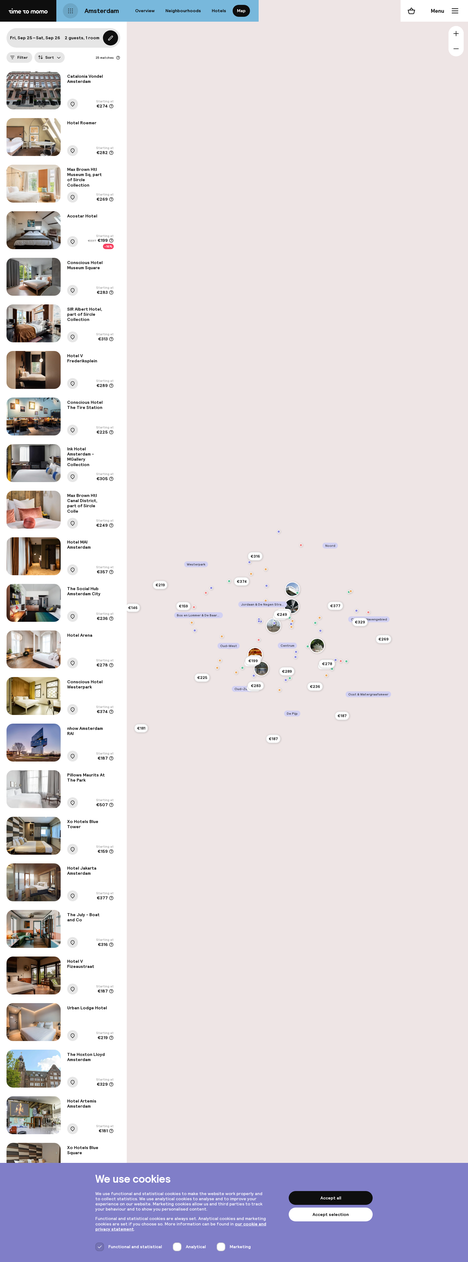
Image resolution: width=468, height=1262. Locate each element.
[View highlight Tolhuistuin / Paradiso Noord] (297, 592)
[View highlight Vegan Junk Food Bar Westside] (217, 667)
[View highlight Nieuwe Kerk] (274, 623)
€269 (383, 639)
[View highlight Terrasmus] (191, 622)
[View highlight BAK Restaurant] (265, 569)
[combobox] (49, 57)
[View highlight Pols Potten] (368, 612)
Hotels (219, 11)
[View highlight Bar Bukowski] (326, 675)
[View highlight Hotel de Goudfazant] (350, 591)
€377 (335, 605)
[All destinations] (70, 10)
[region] (297, 631)
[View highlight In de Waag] (291, 627)
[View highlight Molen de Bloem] (211, 588)
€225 (202, 677)
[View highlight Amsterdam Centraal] (291, 606)
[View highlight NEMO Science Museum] (315, 623)
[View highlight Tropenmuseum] (335, 660)
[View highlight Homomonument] (260, 621)
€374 (242, 581)
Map (241, 11)
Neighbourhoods (183, 11)
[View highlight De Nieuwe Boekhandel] (194, 607)
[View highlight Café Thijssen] (265, 600)
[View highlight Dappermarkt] (346, 661)
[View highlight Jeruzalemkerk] (194, 630)
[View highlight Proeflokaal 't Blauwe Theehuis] (236, 672)
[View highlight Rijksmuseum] (261, 668)
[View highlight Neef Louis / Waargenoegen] (301, 545)
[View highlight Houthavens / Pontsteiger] (249, 562)
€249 (282, 614)
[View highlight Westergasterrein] (229, 581)
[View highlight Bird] (292, 621)
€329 (360, 622)
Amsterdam (101, 10)
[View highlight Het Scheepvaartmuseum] (320, 630)
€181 (141, 728)
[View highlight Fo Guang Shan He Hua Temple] (291, 624)
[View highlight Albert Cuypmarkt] (289, 678)
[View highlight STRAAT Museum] (278, 531)
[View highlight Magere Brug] (295, 657)
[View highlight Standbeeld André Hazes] (285, 680)
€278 (327, 663)
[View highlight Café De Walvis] (251, 573)
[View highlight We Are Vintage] (340, 661)
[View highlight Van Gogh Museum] (253, 675)
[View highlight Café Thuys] (221, 636)
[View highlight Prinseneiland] (266, 585)
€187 (273, 738)
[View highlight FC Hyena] (348, 592)
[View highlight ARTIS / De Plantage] (317, 645)
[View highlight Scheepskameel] (319, 617)
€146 (133, 607)
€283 (256, 685)
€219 (160, 585)
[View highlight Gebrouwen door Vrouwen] (220, 660)
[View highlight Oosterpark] (332, 669)
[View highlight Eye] (292, 589)
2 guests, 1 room (82, 38)
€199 (253, 660)
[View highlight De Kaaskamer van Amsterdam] (258, 640)
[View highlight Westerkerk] (259, 621)
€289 (287, 671)
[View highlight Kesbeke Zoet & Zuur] (205, 592)
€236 (315, 686)
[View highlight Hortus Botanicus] (307, 646)
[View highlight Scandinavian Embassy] (279, 690)
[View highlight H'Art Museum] (296, 651)
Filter (22, 57)
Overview (145, 11)
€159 (183, 606)
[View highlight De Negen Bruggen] (356, 610)
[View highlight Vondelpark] (242, 667)
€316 (255, 556)
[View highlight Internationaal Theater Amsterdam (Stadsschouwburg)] (255, 654)
